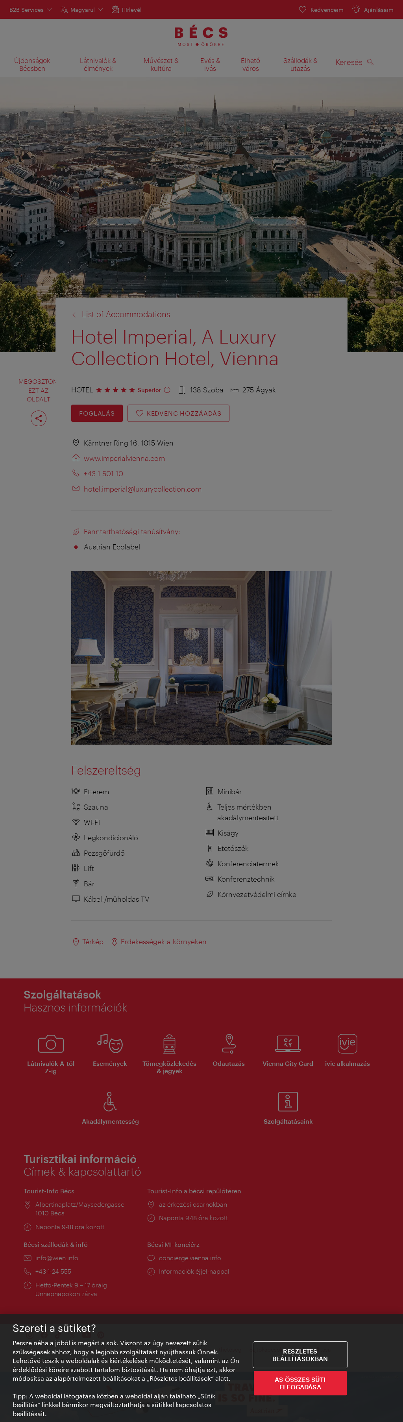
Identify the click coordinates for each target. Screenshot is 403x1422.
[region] (201, 1368)
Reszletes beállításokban (300, 1354)
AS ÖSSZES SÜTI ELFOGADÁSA (300, 1383)
